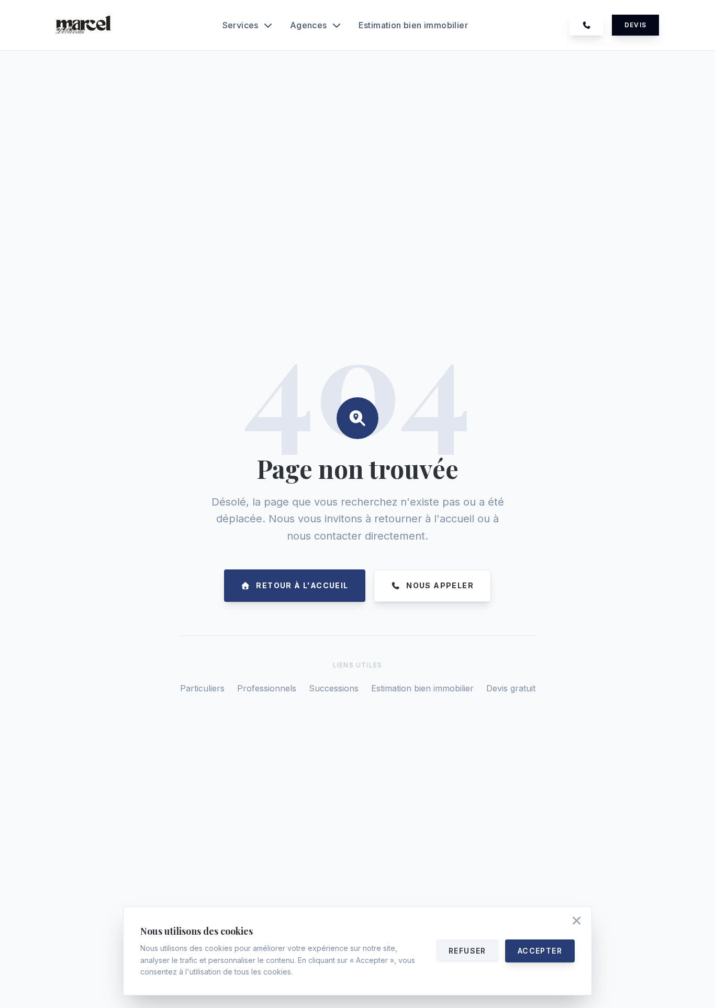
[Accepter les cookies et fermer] (576, 921)
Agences (308, 25)
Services (240, 25)
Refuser (467, 950)
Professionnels (266, 688)
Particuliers (202, 688)
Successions (334, 688)
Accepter (540, 950)
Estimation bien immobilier (413, 25)
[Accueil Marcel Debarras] (84, 25)
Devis (635, 25)
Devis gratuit (510, 688)
